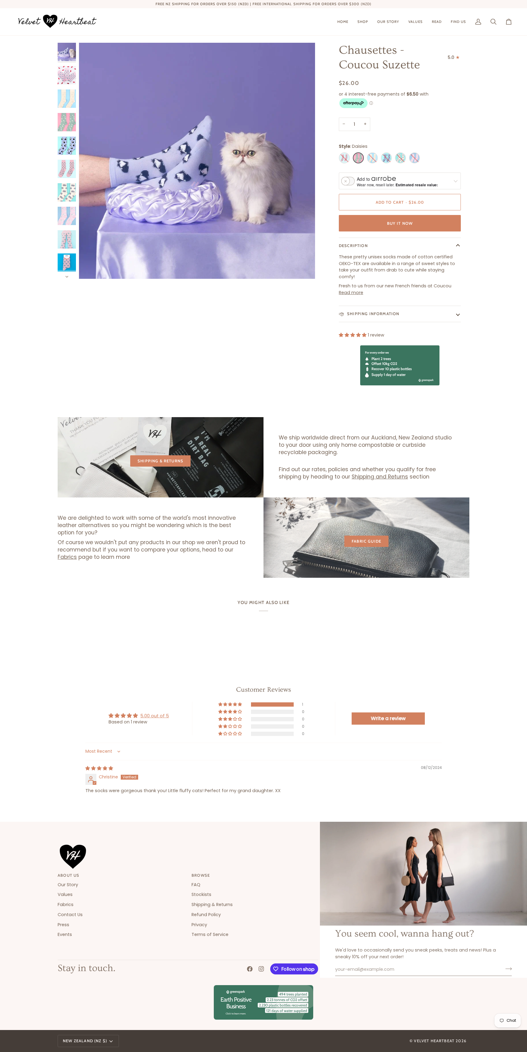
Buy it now (400, 223)
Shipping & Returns (160, 460)
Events (65, 934)
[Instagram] (261, 969)
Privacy (199, 925)
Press (63, 925)
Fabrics (67, 557)
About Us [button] (68, 875)
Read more (351, 292)
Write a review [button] (388, 718)
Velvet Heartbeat (434, 1040)
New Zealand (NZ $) (85, 1040)
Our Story (68, 885)
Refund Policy (206, 915)
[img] (99, 768)
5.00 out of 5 (154, 716)
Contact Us (70, 915)
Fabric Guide (366, 541)
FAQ (196, 885)
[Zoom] (197, 161)
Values (65, 894)
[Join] (507, 969)
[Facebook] (250, 969)
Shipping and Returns (380, 476)
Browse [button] (201, 875)
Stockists (201, 894)
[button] (363, 21)
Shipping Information (373, 313)
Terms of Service (210, 934)
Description (353, 245)
